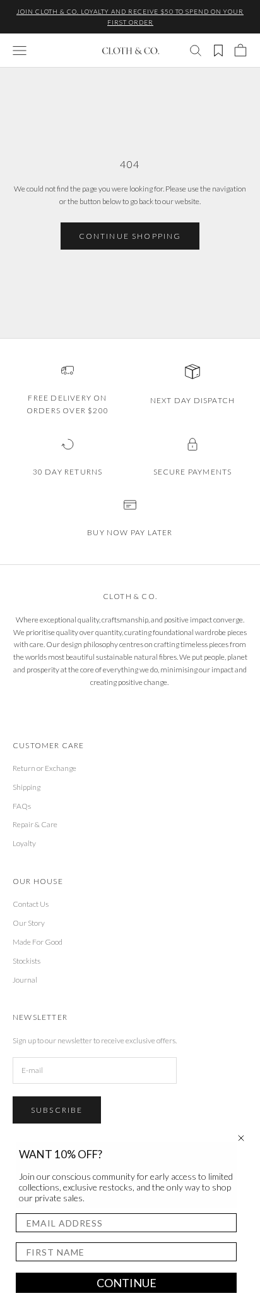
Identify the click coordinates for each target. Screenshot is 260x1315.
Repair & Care (35, 824)
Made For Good (37, 942)
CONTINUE (127, 1283)
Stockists (26, 961)
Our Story (29, 923)
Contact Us (31, 904)
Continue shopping (130, 236)
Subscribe (57, 1110)
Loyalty (24, 843)
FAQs (22, 806)
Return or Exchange (44, 768)
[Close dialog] (241, 1138)
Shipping (26, 787)
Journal (25, 980)
